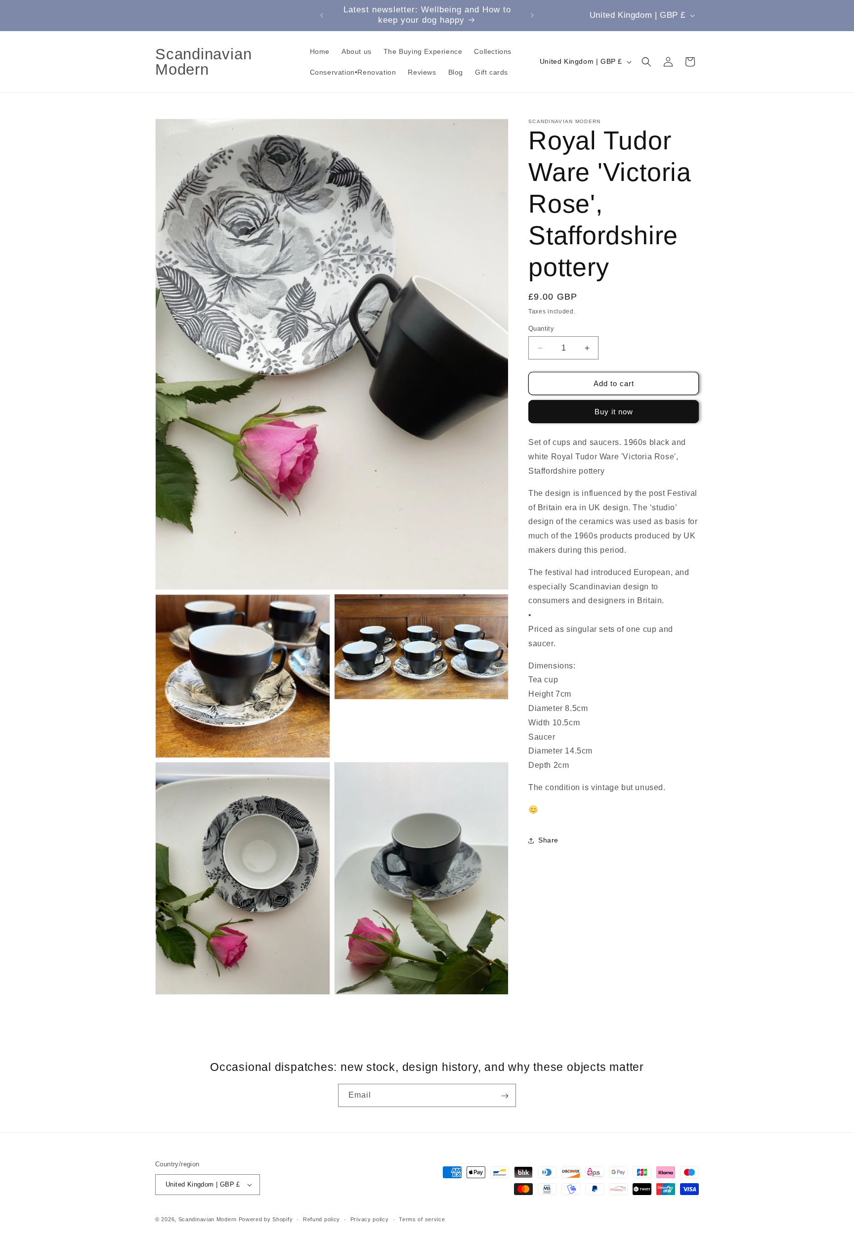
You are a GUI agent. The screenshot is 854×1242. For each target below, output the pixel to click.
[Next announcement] (532, 15)
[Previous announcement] (322, 15)
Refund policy (321, 1219)
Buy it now (614, 412)
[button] (646, 62)
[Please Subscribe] (504, 1096)
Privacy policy (369, 1219)
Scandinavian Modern (207, 1219)
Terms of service (422, 1219)
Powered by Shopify (266, 1219)
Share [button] (548, 840)
